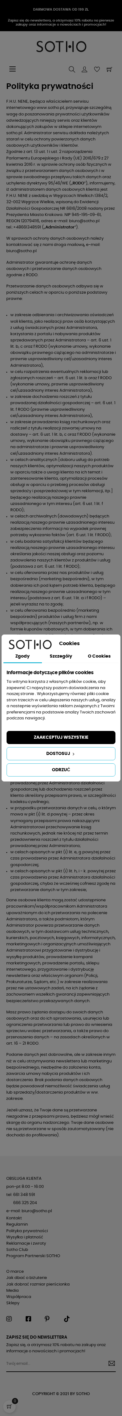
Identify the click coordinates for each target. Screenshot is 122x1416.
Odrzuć (61, 770)
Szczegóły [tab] (61, 656)
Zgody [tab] (22, 656)
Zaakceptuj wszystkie (61, 737)
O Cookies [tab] (99, 656)
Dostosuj (58, 754)
